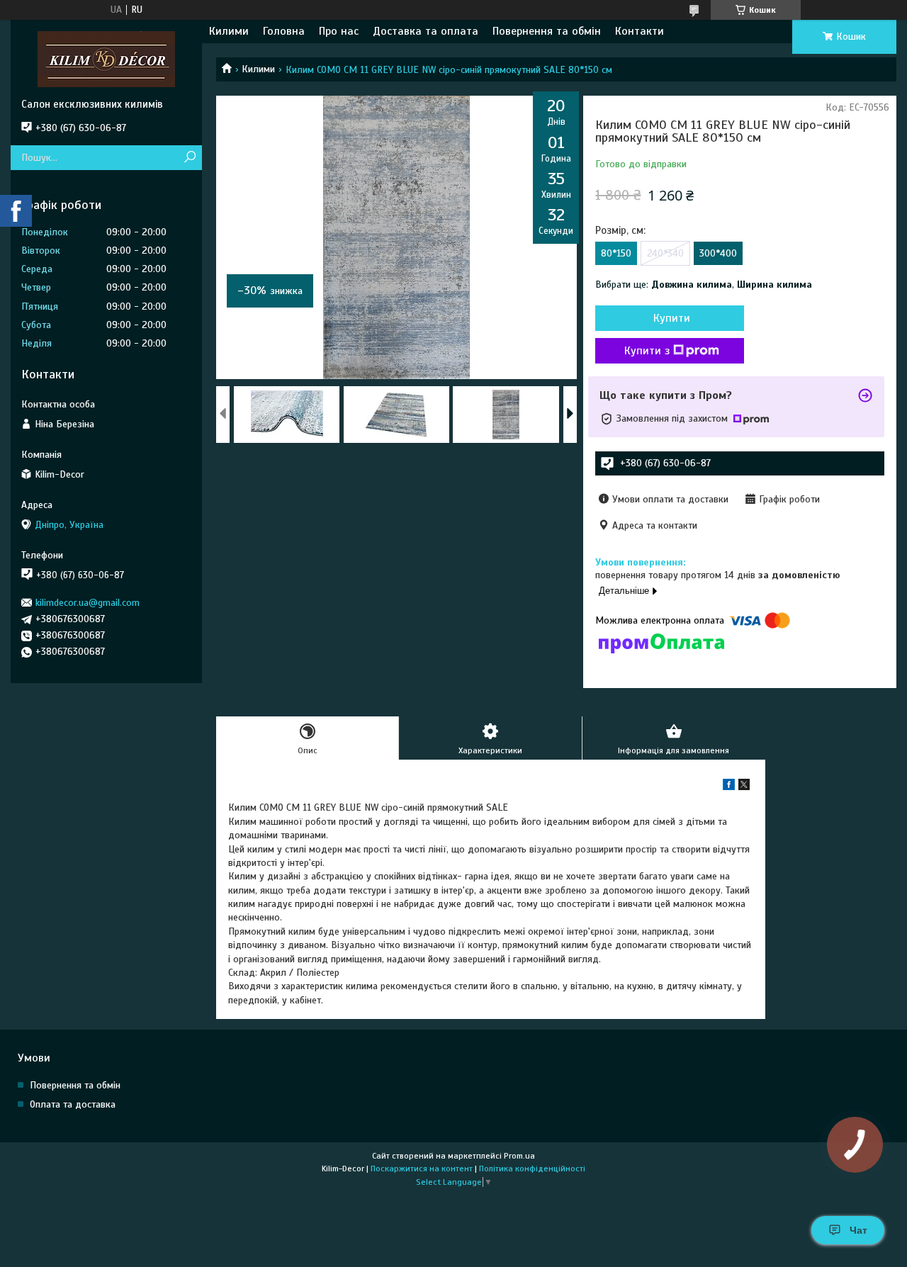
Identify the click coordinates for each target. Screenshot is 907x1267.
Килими (229, 31)
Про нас (339, 31)
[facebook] (729, 787)
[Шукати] (189, 157)
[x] (744, 787)
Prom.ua (519, 1156)
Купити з (647, 351)
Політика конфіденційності (532, 1168)
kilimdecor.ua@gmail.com (87, 603)
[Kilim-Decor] (106, 58)
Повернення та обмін (546, 31)
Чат (858, 1230)
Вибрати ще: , (703, 284)
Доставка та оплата (425, 31)
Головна (284, 31)
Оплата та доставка (73, 1104)
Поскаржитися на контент (422, 1168)
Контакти (639, 31)
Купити (671, 318)
